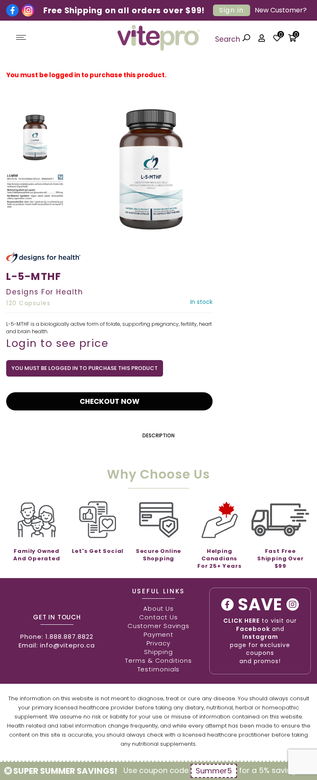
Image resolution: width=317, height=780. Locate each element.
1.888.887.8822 (69, 636)
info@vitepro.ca (67, 645)
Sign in (231, 10)
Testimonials (158, 669)
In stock (201, 302)
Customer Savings (158, 625)
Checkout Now (110, 401)
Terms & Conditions (158, 660)
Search (228, 39)
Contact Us (158, 617)
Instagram (260, 637)
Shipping (158, 651)
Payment (158, 634)
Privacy (158, 643)
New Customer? (281, 10)
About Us (158, 608)
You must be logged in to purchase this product (85, 368)
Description (158, 435)
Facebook (253, 629)
